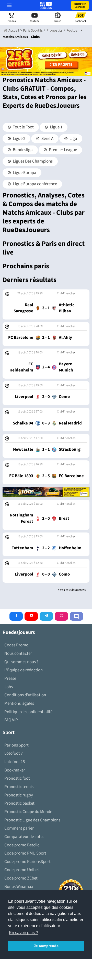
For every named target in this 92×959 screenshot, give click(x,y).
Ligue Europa (24, 173)
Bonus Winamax (18, 887)
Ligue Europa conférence (34, 184)
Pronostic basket (19, 803)
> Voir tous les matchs (72, 590)
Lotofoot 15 (14, 762)
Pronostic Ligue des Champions (32, 820)
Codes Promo (16, 645)
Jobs (8, 687)
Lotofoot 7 (13, 753)
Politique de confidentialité (28, 712)
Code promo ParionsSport (27, 862)
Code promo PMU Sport (25, 853)
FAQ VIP (11, 720)
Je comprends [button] (46, 946)
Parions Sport (16, 745)
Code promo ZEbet (21, 878)
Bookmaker (14, 770)
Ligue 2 (18, 139)
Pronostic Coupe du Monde (28, 812)
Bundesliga (22, 150)
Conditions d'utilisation (25, 695)
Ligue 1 (55, 127)
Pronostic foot (17, 778)
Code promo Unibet (21, 870)
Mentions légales (19, 703)
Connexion (80, 5)
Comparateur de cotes (24, 837)
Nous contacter (18, 653)
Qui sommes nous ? (21, 662)
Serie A (47, 139)
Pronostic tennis (18, 787)
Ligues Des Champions (32, 161)
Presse (10, 678)
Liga (73, 139)
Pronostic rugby (18, 795)
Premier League (62, 150)
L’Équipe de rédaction (23, 670)
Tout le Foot (23, 127)
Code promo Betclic (21, 845)
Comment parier (19, 828)
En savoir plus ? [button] (23, 932)
